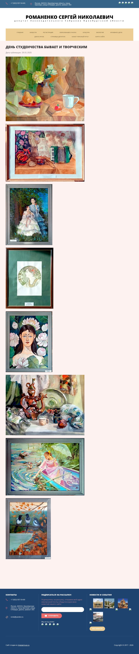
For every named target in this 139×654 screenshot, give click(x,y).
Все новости (97, 628)
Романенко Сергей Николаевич (69, 17)
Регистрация (48, 32)
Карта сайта (100, 36)
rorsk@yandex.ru (17, 617)
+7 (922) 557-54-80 (18, 3)
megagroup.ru (23, 645)
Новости (33, 32)
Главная (20, 32)
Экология (100, 32)
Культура (86, 32)
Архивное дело (116, 32)
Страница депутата (58, 36)
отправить (53, 616)
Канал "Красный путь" (80, 36)
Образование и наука (68, 32)
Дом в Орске (39, 36)
